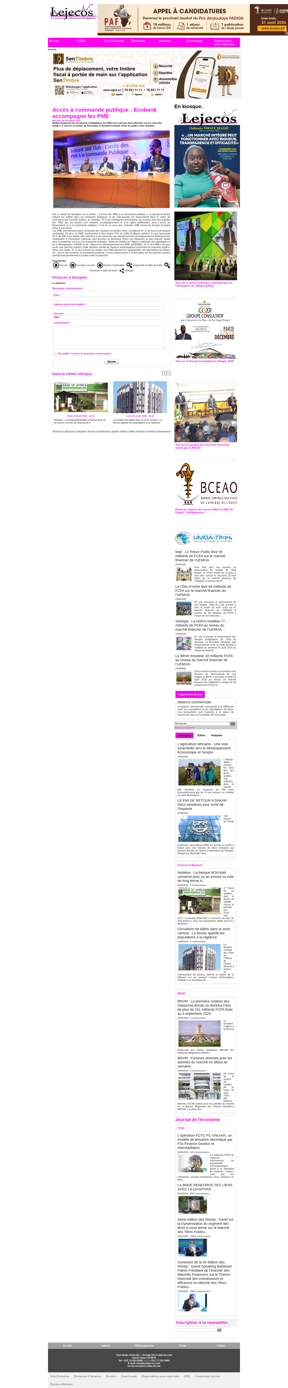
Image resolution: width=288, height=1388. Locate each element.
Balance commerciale (194, 702)
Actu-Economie (114, 41)
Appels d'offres (119, 431)
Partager (129, 270)
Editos (201, 735)
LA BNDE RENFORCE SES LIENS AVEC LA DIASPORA (205, 1187)
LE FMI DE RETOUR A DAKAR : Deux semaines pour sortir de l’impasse (203, 805)
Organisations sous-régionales (224, 42)
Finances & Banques (64, 431)
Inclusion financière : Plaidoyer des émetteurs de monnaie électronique (203, 453)
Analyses (216, 735)
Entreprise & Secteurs (87, 1376)
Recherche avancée (184, 728)
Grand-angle (194, 41)
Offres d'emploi (137, 431)
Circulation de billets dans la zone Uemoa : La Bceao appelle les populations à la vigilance (137, 421)
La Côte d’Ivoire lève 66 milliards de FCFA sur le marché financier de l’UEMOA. (203, 591)
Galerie (106, 1345)
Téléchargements (144, 1345)
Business (165, 41)
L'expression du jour (190, 694)
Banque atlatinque (61, 1384)
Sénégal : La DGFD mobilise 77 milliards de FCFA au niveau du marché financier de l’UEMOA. (200, 625)
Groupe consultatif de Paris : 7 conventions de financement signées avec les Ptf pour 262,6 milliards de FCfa (203, 371)
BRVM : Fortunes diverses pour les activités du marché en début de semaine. (205, 1062)
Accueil (54, 41)
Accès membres (136, 1366)
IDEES (81, 41)
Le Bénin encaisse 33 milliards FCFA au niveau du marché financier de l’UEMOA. (204, 660)
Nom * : (58, 295)
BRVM (181, 993)
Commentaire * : (63, 322)
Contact (220, 1345)
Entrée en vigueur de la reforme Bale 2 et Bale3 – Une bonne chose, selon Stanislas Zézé (205, 520)
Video (181, 1127)
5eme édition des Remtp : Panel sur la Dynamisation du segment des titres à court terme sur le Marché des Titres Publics (206, 1226)
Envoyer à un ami (85, 265)
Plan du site (154, 1366)
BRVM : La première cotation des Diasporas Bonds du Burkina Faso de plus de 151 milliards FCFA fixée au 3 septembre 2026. (205, 1007)
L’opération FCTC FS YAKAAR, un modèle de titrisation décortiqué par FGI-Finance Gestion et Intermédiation (205, 1142)
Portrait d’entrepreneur (159, 431)
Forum (182, 1345)
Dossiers (111, 1376)
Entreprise (138, 41)
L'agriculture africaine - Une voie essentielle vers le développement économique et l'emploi (204, 748)
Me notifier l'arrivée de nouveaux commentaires (84, 353)
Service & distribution (99, 431)
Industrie (81, 431)
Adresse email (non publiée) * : (71, 304)
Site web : (59, 313)
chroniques (184, 735)
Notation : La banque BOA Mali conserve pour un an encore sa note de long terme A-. (80, 421)
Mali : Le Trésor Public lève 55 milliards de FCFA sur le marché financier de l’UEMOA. (200, 556)
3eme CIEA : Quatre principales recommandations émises (200, 291)
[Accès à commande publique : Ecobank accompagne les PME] (111, 130)
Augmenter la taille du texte (147, 265)
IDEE (187, 1376)
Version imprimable (113, 265)
